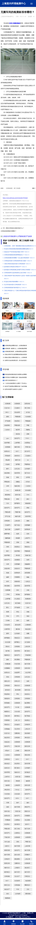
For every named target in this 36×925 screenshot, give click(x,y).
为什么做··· (7, 841)
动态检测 (27, 880)
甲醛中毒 (17, 512)
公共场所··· (28, 468)
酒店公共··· (7, 681)
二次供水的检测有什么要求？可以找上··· (16, 383)
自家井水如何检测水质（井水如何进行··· (16, 360)
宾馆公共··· (17, 681)
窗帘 (7, 633)
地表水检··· (17, 486)
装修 (7, 477)
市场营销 (27, 655)
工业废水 (27, 455)
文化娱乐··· (17, 724)
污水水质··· (17, 711)
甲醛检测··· (7, 542)
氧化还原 (27, 629)
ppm (7, 438)
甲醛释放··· (28, 464)
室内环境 (27, 516)
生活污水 (27, 603)
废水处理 (17, 625)
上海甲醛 (7, 598)
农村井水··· (17, 455)
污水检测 (27, 416)
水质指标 (7, 447)
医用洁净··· (7, 863)
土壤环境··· (7, 629)
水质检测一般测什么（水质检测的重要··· (16, 348)
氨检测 (28, 781)
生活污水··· (7, 733)
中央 (17, 889)
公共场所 (17, 893)
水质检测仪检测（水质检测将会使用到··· (16, 351)
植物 (28, 520)
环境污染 (27, 447)
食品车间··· (7, 737)
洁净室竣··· (7, 685)
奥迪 (28, 507)
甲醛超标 (27, 421)
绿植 (28, 611)
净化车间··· (7, 789)
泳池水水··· (17, 568)
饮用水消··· (7, 815)
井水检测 (27, 490)
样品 (17, 611)
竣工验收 (17, 603)
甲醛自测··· (17, 425)
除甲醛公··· (17, 642)
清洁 (7, 893)
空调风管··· (28, 776)
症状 (28, 533)
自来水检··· (28, 668)
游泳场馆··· (28, 733)
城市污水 (17, 460)
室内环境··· (17, 473)
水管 (7, 486)
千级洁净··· (7, 837)
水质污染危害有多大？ (11, 380)
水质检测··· (17, 403)
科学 (7, 581)
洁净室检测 (9, 188)
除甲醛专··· (17, 503)
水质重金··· (28, 442)
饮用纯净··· (28, 529)
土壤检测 (27, 625)
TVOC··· (28, 438)
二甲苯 (8, 594)
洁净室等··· (28, 724)
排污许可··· (28, 451)
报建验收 (7, 898)
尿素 (28, 434)
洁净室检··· (7, 520)
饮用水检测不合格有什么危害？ (13, 389)
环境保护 (7, 455)
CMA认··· (17, 789)
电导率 (18, 429)
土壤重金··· (17, 820)
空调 (7, 802)
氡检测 (8, 785)
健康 (7, 577)
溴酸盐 (18, 481)
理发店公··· (28, 546)
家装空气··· (28, 807)
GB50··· (18, 759)
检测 (7, 611)
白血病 (8, 464)
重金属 (8, 460)
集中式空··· (17, 872)
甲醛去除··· (7, 499)
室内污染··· (28, 690)
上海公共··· (28, 729)
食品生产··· (7, 889)
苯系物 (18, 594)
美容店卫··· (28, 638)
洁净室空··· (7, 859)
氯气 (7, 468)
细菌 (28, 633)
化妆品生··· (7, 742)
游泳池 (18, 434)
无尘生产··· (17, 876)
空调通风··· (17, 577)
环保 (7, 616)
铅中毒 (8, 651)
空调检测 (7, 664)
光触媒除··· (28, 564)
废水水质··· (17, 854)
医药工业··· (7, 885)
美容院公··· (17, 546)
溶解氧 (28, 429)
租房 (17, 533)
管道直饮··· (7, 694)
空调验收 (7, 820)
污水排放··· (7, 794)
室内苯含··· (17, 824)
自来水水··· (7, 768)
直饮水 (8, 646)
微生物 (18, 629)
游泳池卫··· (7, 763)
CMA (27, 494)
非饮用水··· (17, 421)
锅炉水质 (17, 516)
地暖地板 (7, 538)
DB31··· (7, 412)
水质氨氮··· (7, 729)
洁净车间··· (7, 759)
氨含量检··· (28, 703)
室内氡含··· (28, 772)
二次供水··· (7, 429)
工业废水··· (17, 408)
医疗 (7, 551)
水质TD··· (7, 846)
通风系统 (27, 893)
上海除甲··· (17, 529)
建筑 (7, 416)
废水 (28, 499)
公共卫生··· (17, 468)
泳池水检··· (7, 568)
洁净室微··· (7, 876)
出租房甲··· (17, 672)
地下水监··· (17, 525)
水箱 (28, 590)
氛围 (28, 620)
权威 (7, 572)
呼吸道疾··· (7, 481)
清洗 (17, 841)
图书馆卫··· (7, 872)
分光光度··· (17, 794)
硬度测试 (7, 494)
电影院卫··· (7, 655)
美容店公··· (28, 694)
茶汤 (7, 677)
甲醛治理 (7, 512)
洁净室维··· (17, 677)
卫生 (28, 889)
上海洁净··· (28, 646)
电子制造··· (28, 716)
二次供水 (27, 486)
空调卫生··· (28, 876)
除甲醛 (18, 464)
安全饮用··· (17, 412)
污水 (7, 503)
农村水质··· (28, 785)
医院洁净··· (28, 750)
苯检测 (18, 781)
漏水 (28, 802)
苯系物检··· (7, 703)
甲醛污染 (27, 841)
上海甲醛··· (17, 442)
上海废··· (17, 750)
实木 (28, 607)
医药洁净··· (28, 746)
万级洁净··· (7, 716)
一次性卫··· (28, 581)
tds (28, 460)
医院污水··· (28, 811)
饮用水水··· (7, 451)
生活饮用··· (17, 880)
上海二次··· (17, 720)
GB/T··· (18, 451)
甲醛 (28, 425)
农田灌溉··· (28, 572)
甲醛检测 (17, 416)
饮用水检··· (28, 403)
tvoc (7, 490)
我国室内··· (7, 698)
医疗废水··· (28, 651)
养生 (17, 694)
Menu (31, 3)
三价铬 (8, 620)
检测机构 (27, 598)
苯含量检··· (17, 659)
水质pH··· (7, 750)
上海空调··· (28, 846)
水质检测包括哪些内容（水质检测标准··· (16, 345)
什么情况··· (17, 598)
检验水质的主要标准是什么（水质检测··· (16, 357)
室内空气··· (17, 438)
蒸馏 (28, 542)
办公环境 (27, 672)
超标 (7, 659)
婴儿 (7, 607)
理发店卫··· (17, 638)
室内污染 (17, 494)
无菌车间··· (17, 863)
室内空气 (27, 789)
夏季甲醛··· (7, 533)
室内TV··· (28, 824)
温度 (28, 681)
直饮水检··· (28, 755)
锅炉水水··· (7, 867)
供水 (17, 590)
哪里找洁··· (28, 885)
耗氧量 (18, 538)
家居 (17, 499)
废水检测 (17, 690)
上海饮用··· (17, 785)
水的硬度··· (17, 559)
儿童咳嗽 (7, 590)
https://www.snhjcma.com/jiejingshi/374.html (15, 198)
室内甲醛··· (7, 442)
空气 (17, 616)
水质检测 (7, 403)
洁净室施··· (17, 885)
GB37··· (7, 880)
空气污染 (7, 516)
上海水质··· (17, 520)
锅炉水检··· (17, 447)
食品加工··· (28, 867)
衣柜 (7, 546)
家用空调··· (7, 850)
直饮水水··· (17, 685)
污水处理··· (7, 625)
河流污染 (17, 811)
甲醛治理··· (7, 828)
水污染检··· (28, 642)
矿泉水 (28, 481)
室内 (17, 620)
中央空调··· (17, 664)
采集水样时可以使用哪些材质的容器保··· (16, 354)
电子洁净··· (28, 828)
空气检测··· (17, 607)
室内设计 (7, 690)
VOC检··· (17, 707)
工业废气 (7, 525)
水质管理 (27, 837)
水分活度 (7, 642)
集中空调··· (28, 664)
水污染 (28, 412)
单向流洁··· (28, 737)
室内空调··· (28, 763)
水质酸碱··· (7, 668)
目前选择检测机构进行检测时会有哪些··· (16, 374)
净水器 (18, 555)
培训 (28, 616)
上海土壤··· (28, 859)
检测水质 (17, 490)
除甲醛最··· (7, 638)
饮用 (28, 559)
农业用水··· (17, 763)
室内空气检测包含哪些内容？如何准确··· (16, 386)
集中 (17, 802)
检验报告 (27, 503)
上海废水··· (17, 867)
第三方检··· (28, 408)
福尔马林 (7, 529)
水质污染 (17, 776)
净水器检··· (7, 585)
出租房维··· (7, 425)
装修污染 (27, 555)
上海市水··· (7, 776)
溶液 (17, 542)
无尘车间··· (17, 729)
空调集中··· (28, 854)
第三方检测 (17, 188)
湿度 (7, 807)
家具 (17, 477)
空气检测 (7, 421)
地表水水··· (17, 772)
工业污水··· (7, 408)
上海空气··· (28, 538)
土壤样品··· (17, 833)
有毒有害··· (17, 581)
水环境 (28, 477)
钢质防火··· (7, 711)
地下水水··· (28, 473)
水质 (7, 564)
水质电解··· (28, 525)
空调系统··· (7, 720)
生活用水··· (7, 824)
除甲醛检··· (28, 594)
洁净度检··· (17, 646)
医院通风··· (17, 859)
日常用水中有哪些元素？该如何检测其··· (16, 377)
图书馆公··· (17, 716)
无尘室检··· (28, 820)
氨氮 (28, 577)
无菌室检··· (17, 733)
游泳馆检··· (7, 473)
